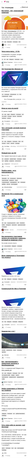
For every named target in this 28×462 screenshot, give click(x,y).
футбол (4, 352)
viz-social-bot (7, 246)
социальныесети (11, 223)
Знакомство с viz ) (8, 331)
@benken (13, 282)
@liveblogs (13, 146)
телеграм (15, 41)
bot (5, 279)
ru (2, 59)
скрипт (17, 375)
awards (12, 143)
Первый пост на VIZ (9, 153)
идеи (8, 114)
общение (20, 279)
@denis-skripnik (18, 62)
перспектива (5, 180)
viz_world (4, 116)
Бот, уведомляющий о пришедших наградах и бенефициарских (10, 363)
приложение (5, 377)
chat (19, 141)
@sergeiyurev (14, 163)
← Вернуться (24, 7)
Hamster (6, 229)
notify (3, 379)
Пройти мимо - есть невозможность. (9, 171)
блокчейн (9, 41)
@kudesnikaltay (8, 187)
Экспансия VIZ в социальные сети (12, 194)
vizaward (6, 159)
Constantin (6, 282)
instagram (8, 224)
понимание (13, 178)
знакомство (9, 350)
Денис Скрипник (8, 62)
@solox (12, 229)
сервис (13, 375)
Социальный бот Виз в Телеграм (14, 288)
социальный (5, 96)
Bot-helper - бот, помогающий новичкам (12, 11)
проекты (4, 118)
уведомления (20, 377)
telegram (11, 59)
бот (19, 41)
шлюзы (9, 118)
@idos (9, 44)
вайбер (6, 160)
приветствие (13, 159)
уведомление (12, 377)
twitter (3, 224)
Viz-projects (7, 121)
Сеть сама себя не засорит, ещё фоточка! (13, 426)
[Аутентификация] (26, 2)
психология (18, 160)
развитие (11, 160)
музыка (4, 143)
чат (23, 114)
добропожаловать (20, 413)
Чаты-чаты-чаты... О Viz (11, 51)
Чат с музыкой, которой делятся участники (14, 128)
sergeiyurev (7, 163)
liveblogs (4, 415)
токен (24, 159)
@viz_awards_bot (7, 370)
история (10, 116)
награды (17, 143)
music (8, 143)
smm (18, 223)
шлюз (10, 96)
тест (12, 448)
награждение (13, 182)
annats (3, 350)
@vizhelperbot (12, 31)
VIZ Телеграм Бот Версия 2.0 (12, 69)
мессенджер (14, 184)
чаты (22, 59)
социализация (5, 182)
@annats (6, 355)
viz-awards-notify (6, 375)
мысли (14, 116)
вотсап (8, 184)
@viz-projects (14, 121)
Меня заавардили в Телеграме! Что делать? (13, 256)
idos (5, 44)
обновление (13, 94)
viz (2, 41)
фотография (20, 448)
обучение (19, 178)
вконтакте (14, 224)
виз (5, 41)
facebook (22, 223)
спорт (14, 350)
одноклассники (21, 224)
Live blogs (6, 146)
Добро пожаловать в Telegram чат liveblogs (13, 389)
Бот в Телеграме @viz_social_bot (12, 99)
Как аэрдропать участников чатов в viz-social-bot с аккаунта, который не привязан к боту (14, 238)
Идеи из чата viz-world (10, 108)
